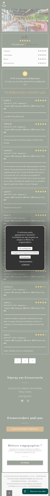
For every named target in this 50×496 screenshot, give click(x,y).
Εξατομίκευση (25, 257)
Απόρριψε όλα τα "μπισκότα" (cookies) (25, 253)
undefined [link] (25, 264)
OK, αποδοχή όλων (25, 248)
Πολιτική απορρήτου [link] (25, 261)
